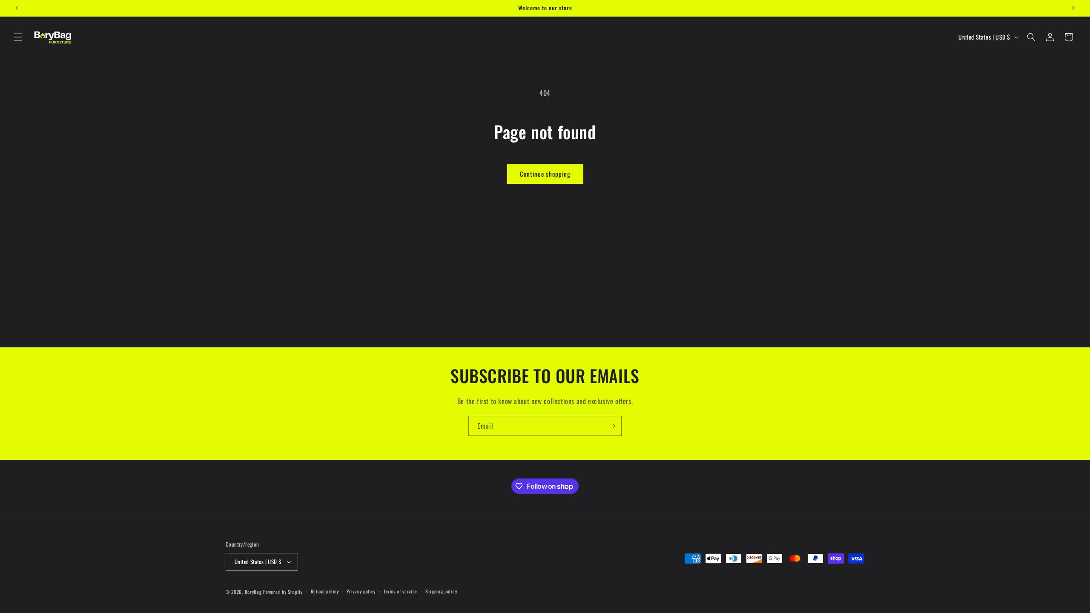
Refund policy (325, 591)
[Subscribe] (611, 426)
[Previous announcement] (16, 8)
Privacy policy (361, 591)
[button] (18, 37)
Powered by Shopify (283, 591)
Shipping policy (441, 591)
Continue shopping (545, 173)
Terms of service (400, 591)
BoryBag (253, 591)
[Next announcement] (1073, 8)
